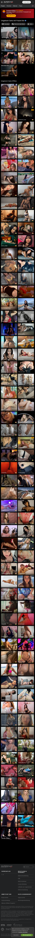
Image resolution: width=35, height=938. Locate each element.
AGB (19, 878)
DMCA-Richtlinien (22, 881)
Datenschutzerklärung (23, 875)
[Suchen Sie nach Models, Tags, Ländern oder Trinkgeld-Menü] (32, 6)
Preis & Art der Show (19, 24)
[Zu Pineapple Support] (2, 929)
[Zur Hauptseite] (11, 2)
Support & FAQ (21, 897)
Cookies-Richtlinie (22, 932)
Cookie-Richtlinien (22, 884)
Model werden (4, 897)
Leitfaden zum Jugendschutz (25, 887)
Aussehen (6, 24)
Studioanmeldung (5, 900)
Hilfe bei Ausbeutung (23, 889)
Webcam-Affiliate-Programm (8, 903)
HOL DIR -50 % (11, 15)
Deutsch (27, 866)
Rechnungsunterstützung (24, 900)
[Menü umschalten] (2, 2)
